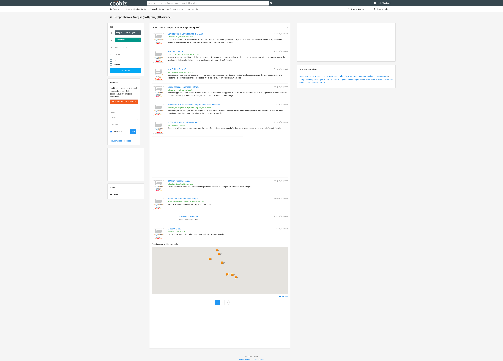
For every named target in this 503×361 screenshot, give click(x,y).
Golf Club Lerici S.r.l (176, 51)
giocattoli (336, 80)
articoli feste (303, 76)
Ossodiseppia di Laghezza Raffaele (183, 87)
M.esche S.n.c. (174, 228)
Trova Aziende (382, 9)
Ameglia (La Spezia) (160, 9)
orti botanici (367, 80)
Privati (116, 61)
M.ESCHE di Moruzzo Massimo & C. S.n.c (186, 122)
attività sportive (382, 76)
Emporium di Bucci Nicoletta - (194, 104)
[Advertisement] (126, 164)
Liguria (136, 9)
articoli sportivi (347, 76)
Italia (128, 9)
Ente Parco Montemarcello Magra (183, 198)
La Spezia (145, 9)
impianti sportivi (355, 80)
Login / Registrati (384, 3)
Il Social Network (357, 9)
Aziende (117, 65)
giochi (344, 80)
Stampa (284, 296)
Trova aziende (118, 9)
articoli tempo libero (366, 76)
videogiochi (321, 82)
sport (308, 82)
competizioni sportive (308, 80)
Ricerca (127, 71)
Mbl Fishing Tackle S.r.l (178, 69)
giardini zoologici (326, 80)
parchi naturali (378, 80)
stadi (314, 82)
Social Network (245, 360)
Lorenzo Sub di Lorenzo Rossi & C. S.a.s (185, 34)
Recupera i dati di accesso (120, 141)
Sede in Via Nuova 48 (188, 216)
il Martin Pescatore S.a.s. (179, 181)
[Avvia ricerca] (271, 3)
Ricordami (118, 131)
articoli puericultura (330, 76)
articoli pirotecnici (316, 76)
